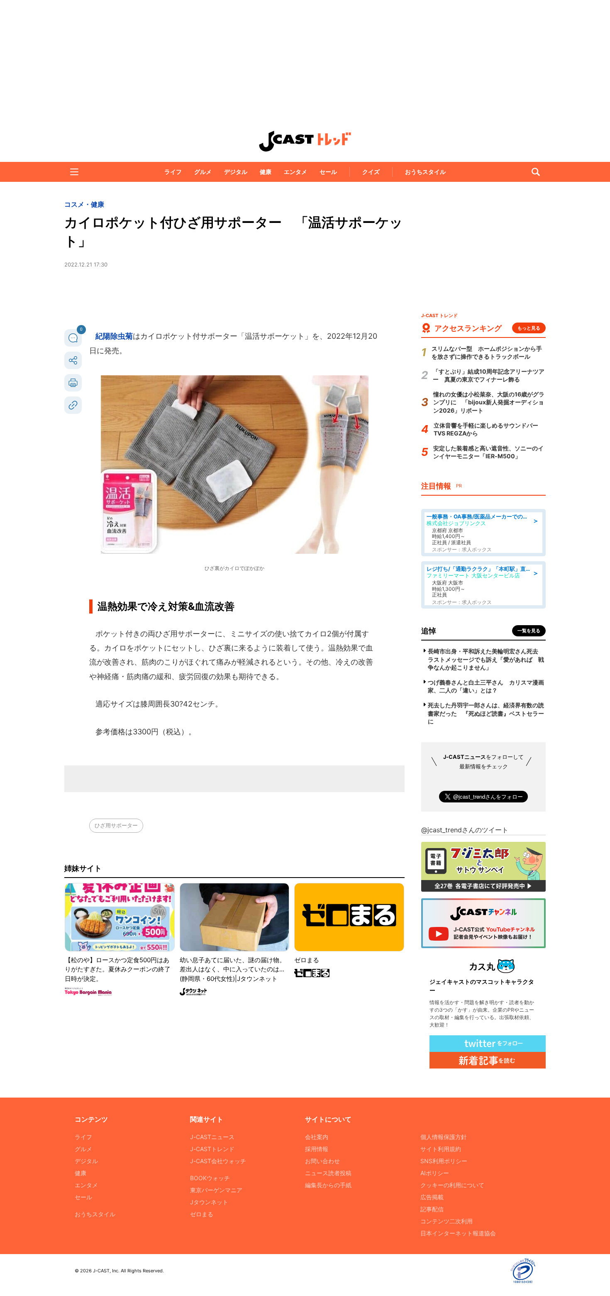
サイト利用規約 (440, 1148)
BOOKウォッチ (210, 1177)
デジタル (235, 171)
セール (328, 171)
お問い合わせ (322, 1160)
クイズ (371, 171)
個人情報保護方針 (443, 1136)
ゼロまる (201, 1214)
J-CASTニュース (212, 1136)
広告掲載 (432, 1197)
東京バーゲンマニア (216, 1189)
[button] (74, 172)
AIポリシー (434, 1172)
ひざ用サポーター (116, 825)
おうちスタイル (425, 171)
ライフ (173, 171)
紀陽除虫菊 (114, 336)
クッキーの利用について (452, 1184)
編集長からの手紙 (328, 1184)
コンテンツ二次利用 (446, 1221)
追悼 (428, 630)
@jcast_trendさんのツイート (464, 830)
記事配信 (432, 1209)
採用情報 (316, 1148)
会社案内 (316, 1136)
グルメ (203, 171)
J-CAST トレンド (305, 141)
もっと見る (528, 328)
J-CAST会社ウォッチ (218, 1160)
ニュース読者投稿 (328, 1172)
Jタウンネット (209, 1202)
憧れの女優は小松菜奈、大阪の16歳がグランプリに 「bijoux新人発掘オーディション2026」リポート (488, 402)
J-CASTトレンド (212, 1148)
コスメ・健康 (84, 204)
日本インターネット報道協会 (458, 1233)
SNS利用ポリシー (443, 1160)
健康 (265, 171)
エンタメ (295, 171)
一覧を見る (528, 630)
